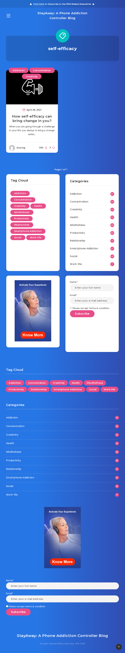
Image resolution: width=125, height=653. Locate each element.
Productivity (21, 218)
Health (38, 206)
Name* (74, 282)
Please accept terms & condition (90, 308)
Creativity (32, 76)
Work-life (35, 237)
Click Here (38, 4)
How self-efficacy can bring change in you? (32, 118)
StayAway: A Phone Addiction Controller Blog (63, 15)
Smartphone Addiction (28, 231)
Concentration (42, 70)
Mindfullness (22, 212)
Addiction (18, 70)
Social (17, 237)
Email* (73, 295)
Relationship (21, 224)
